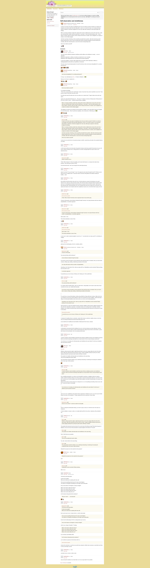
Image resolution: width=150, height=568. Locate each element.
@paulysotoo (64, 157)
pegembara (66, 472)
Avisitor (65, 334)
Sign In (48, 17)
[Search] (101, 12)
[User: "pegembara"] (62, 473)
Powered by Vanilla (75, 567)
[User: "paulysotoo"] (62, 116)
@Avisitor (62, 349)
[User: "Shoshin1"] (62, 71)
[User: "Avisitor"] (62, 335)
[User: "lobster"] (62, 452)
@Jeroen (63, 119)
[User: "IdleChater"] (62, 154)
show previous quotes (66, 195)
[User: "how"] (62, 51)
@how (73, 76)
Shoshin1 (66, 70)
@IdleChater (64, 193)
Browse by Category (51, 25)
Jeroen (65, 23)
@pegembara (64, 505)
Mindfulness (75, 24)
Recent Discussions (50, 21)
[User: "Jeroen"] (62, 24)
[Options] (98, 12)
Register (52, 17)
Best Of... (48, 22)
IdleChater (66, 153)
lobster (65, 452)
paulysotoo (66, 115)
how (65, 50)
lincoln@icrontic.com (75, 15)
